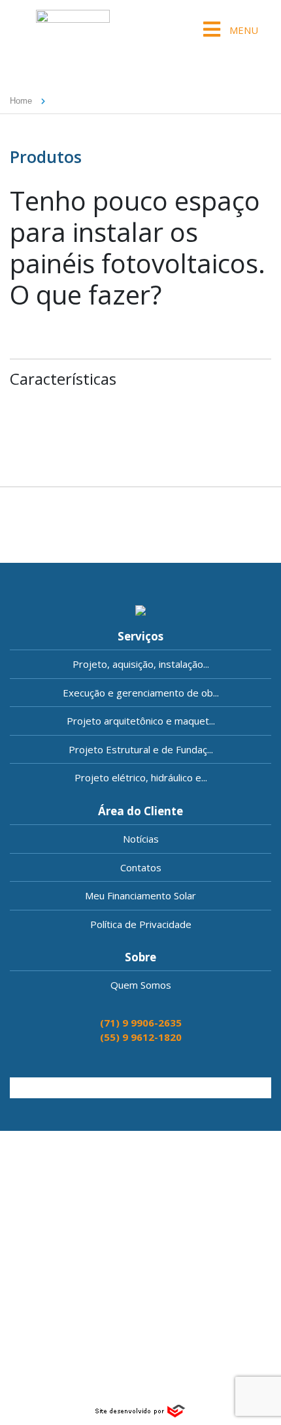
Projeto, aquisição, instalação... (141, 663)
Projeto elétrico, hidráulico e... (140, 777)
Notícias (141, 838)
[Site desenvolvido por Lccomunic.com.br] (141, 1409)
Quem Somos (140, 984)
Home (21, 101)
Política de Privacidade (140, 924)
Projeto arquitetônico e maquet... (141, 720)
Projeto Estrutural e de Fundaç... (141, 749)
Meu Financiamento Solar (140, 895)
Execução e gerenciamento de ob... (141, 692)
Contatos (140, 867)
